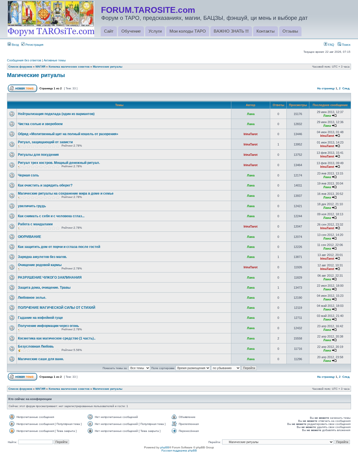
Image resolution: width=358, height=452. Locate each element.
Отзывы (290, 31)
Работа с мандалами (35, 224)
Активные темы (55, 60)
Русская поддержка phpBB (179, 450)
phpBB (164, 447)
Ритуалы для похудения (38, 155)
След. (346, 88)
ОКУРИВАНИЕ (29, 237)
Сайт (109, 31)
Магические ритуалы (108, 66)
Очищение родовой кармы (40, 265)
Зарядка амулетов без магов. (42, 257)
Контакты (265, 31)
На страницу (326, 88)
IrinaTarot (251, 134)
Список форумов (20, 66)
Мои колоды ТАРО (187, 31)
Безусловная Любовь (36, 346)
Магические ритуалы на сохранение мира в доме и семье (66, 193)
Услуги (155, 31)
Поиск (345, 44)
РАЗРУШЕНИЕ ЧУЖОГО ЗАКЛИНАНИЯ (50, 277)
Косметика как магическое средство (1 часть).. (56, 338)
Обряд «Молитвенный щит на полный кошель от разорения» (68, 134)
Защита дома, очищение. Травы (44, 288)
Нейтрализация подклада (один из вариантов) (56, 114)
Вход (15, 44)
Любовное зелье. (32, 298)
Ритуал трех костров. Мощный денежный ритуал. (59, 163)
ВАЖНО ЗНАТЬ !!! (231, 31)
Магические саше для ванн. (41, 359)
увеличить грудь (32, 206)
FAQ (330, 44)
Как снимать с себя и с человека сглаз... (51, 216)
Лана (251, 114)
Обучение (131, 31)
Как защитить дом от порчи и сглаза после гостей (59, 247)
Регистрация (34, 44)
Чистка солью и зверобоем (40, 124)
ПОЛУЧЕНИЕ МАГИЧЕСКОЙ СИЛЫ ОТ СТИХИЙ (56, 308)
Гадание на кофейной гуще (40, 318)
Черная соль (28, 175)
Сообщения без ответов (24, 60)
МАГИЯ (40, 66)
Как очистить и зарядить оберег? (45, 185)
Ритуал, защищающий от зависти (45, 142)
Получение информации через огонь (48, 326)
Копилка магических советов (69, 66)
